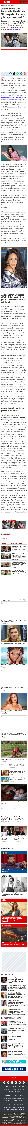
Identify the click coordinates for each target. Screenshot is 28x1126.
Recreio (15, 1100)
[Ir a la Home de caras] (7, 2)
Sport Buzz (8, 1100)
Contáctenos (7, 1107)
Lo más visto (7, 974)
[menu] (2, 2)
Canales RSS (8, 1105)
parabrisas (14, 926)
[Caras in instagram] (4, 1082)
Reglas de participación (11, 1110)
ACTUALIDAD (4, 5)
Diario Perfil (6, 1086)
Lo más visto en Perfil (11, 1018)
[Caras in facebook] (8, 1082)
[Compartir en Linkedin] (21, 73)
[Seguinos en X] (12, 1082)
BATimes (17, 1091)
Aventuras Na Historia (9, 1098)
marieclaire (14, 876)
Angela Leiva (5, 538)
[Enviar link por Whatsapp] (17, 73)
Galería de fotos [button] (14, 29)
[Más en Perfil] (10, 849)
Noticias (14, 1086)
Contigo (21, 1095)
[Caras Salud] (14, 1063)
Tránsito (21, 1110)
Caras (15, 1095)
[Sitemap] (24, 1082)
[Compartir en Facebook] (10, 73)
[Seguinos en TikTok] (16, 1082)
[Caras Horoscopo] (14, 1070)
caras (14, 900)
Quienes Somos (18, 1105)
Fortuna (6, 1089)
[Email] (25, 73)
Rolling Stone (21, 1098)
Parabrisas (21, 1089)
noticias (14, 853)
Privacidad (16, 1107)
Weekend (13, 1089)
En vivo (24, 2)
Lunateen (10, 1091)
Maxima (21, 1100)
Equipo (22, 1107)
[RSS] (20, 1082)
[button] (14, 41)
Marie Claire (21, 1086)
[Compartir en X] (14, 73)
